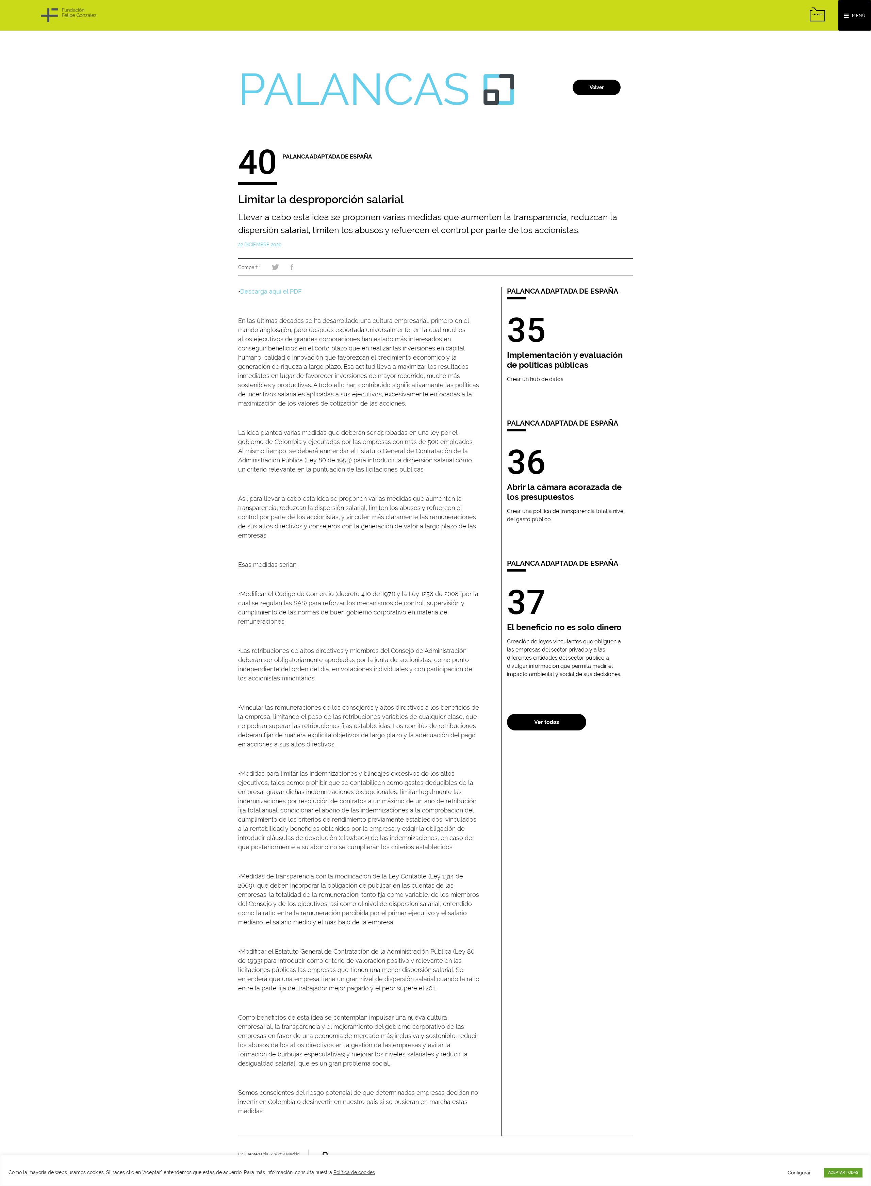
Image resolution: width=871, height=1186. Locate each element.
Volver (597, 87)
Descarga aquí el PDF (271, 291)
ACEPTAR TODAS (843, 1172)
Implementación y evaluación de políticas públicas (565, 360)
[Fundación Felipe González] (68, 15)
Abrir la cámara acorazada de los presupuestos (564, 492)
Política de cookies (354, 1172)
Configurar (799, 1172)
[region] (435, 1170)
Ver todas (546, 722)
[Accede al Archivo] (817, 14)
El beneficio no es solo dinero (564, 627)
